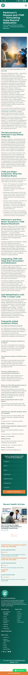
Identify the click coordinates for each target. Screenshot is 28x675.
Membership (6, 649)
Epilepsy (5, 619)
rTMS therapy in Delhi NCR (8, 111)
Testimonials (20, 622)
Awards (5, 647)
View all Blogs (14, 535)
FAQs (4, 643)
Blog (9, 25)
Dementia (5, 624)
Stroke (5, 616)
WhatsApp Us (20, 670)
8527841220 (5, 552)
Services (19, 616)
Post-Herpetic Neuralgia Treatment (6, 613)
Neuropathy (6, 628)
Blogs (18, 620)
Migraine (5, 626)
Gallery (5, 645)
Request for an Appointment (14, 491)
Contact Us (6, 637)
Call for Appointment (15, 673)
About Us (19, 613)
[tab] (11, 534)
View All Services (6, 631)
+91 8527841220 (5, 577)
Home (4, 25)
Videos (19, 618)
